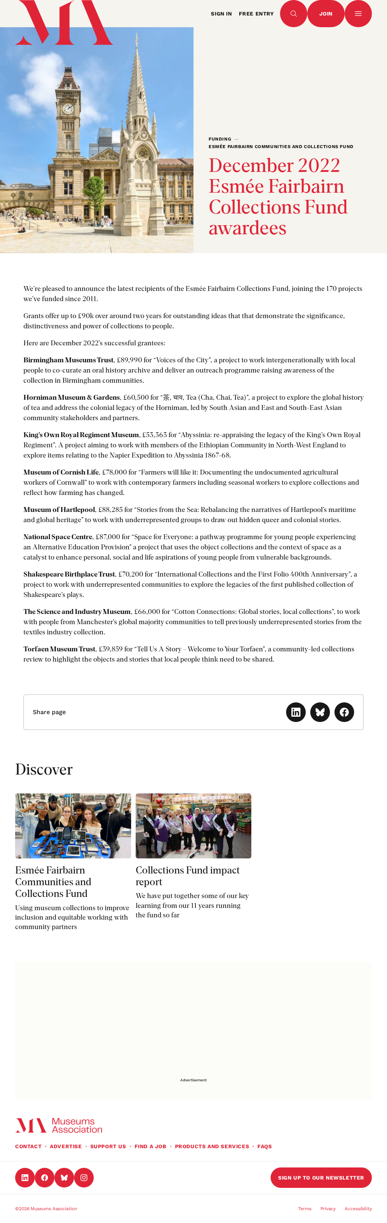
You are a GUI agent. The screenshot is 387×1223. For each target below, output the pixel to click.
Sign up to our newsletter (321, 1178)
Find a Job (151, 1146)
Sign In (221, 14)
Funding (220, 139)
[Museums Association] (58, 13)
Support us (108, 1146)
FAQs (264, 1146)
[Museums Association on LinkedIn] (25, 1177)
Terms (304, 1208)
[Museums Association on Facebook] (44, 1177)
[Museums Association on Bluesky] (64, 1177)
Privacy (328, 1208)
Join (326, 14)
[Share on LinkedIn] (296, 712)
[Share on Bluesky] (320, 712)
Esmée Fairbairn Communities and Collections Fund (281, 146)
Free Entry (256, 14)
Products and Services (212, 1146)
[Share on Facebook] (344, 712)
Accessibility (358, 1208)
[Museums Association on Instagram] (84, 1177)
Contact (28, 1146)
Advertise (66, 1146)
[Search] (293, 13)
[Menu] (358, 13)
